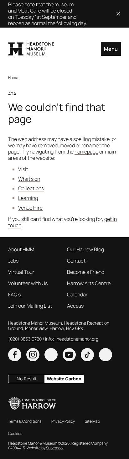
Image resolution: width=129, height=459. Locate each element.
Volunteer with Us (28, 283)
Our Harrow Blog (85, 249)
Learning (28, 198)
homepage (86, 151)
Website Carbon (64, 378)
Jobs (13, 261)
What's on (29, 178)
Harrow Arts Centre (89, 283)
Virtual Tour (21, 272)
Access (75, 306)
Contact (76, 261)
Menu (111, 48)
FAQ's (14, 294)
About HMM (21, 249)
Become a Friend (85, 272)
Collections (31, 188)
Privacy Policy (63, 421)
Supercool (55, 448)
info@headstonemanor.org (71, 339)
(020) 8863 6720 (25, 339)
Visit (23, 169)
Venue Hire (30, 207)
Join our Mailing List (30, 306)
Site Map (92, 421)
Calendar (77, 294)
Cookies (15, 433)
